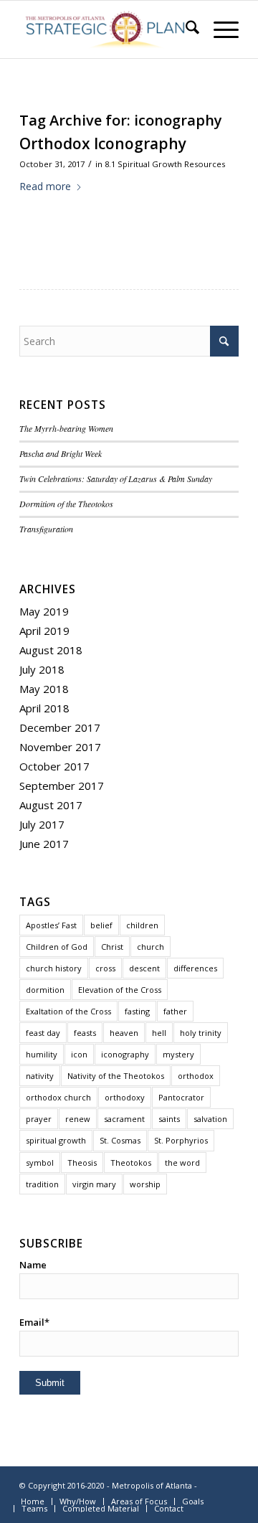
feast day (43, 1032)
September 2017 (61, 785)
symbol (40, 1162)
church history (54, 968)
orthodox (196, 1075)
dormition (45, 989)
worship (145, 1184)
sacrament (124, 1118)
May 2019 (44, 611)
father (175, 1011)
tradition (42, 1184)
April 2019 (44, 630)
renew (77, 1118)
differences (195, 968)
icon (79, 1054)
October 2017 (54, 766)
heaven (124, 1032)
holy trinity (200, 1032)
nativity (40, 1075)
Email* (34, 1322)
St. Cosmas (120, 1140)
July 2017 (41, 824)
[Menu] (219, 29)
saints (169, 1118)
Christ (112, 946)
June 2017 (44, 843)
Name (33, 1264)
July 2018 (41, 669)
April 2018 (44, 708)
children (142, 925)
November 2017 (60, 747)
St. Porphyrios (181, 1140)
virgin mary (94, 1184)
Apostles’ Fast (51, 925)
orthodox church (58, 1097)
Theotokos (130, 1162)
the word (182, 1162)
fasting (137, 1011)
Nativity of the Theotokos (115, 1075)
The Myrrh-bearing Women (66, 428)
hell (159, 1032)
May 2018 (44, 689)
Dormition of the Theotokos (66, 503)
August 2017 (50, 805)
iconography (125, 1054)
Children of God (56, 946)
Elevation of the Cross (119, 989)
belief (101, 925)
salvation (210, 1118)
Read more (45, 186)
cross (105, 968)
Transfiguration (46, 528)
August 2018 (50, 650)
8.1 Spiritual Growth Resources (165, 164)
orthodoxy (125, 1097)
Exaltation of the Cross (68, 1011)
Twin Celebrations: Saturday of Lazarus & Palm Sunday (115, 478)
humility (41, 1054)
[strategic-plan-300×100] (107, 29)
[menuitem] (185, 29)
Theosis (82, 1162)
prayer (39, 1118)
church (150, 946)
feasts (85, 1032)
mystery (178, 1054)
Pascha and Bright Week (60, 453)
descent (144, 968)
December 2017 (59, 727)
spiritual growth (56, 1140)
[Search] (185, 29)
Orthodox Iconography (102, 143)
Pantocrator (181, 1097)
